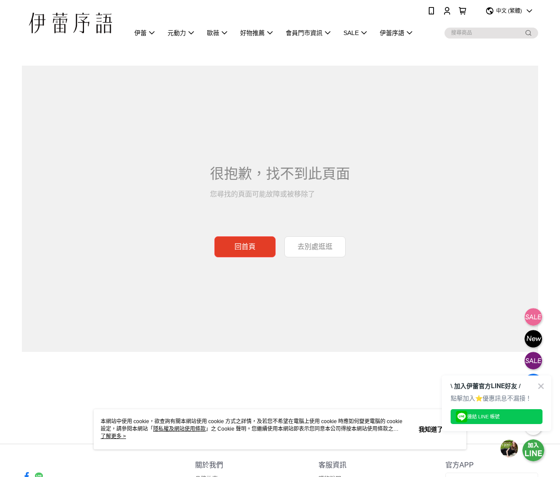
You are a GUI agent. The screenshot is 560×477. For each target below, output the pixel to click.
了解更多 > (113, 436)
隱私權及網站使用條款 (179, 429)
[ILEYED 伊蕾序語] (70, 23)
